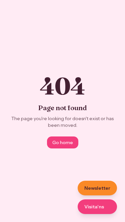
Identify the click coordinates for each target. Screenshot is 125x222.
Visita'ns (94, 207)
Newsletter (97, 188)
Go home (62, 142)
